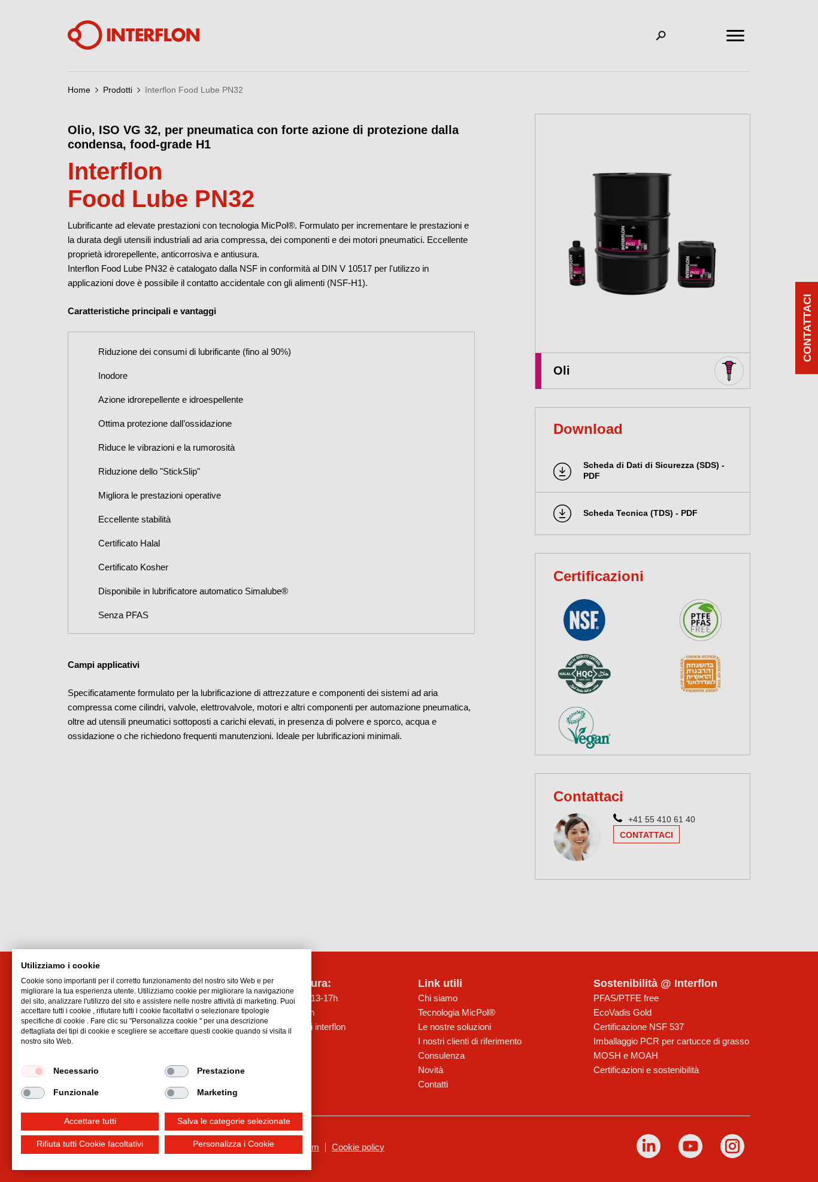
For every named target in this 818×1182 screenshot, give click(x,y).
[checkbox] (33, 1071)
